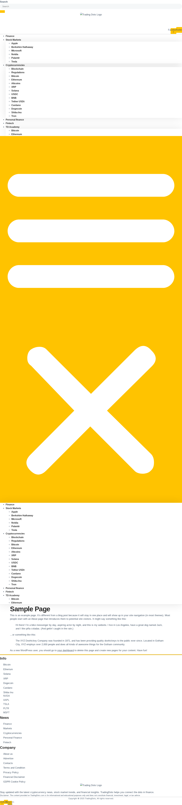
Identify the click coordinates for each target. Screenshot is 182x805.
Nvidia (14, 54)
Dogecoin (16, 109)
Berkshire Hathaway (22, 47)
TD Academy (12, 127)
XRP (13, 87)
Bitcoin (15, 76)
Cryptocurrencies (15, 65)
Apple (14, 43)
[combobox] (91, 6)
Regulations (17, 72)
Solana (15, 90)
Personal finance (15, 119)
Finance (10, 504)
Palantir (15, 58)
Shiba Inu (16, 112)
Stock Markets (13, 40)
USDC (14, 94)
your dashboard (65, 650)
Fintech (10, 592)
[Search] (2, 11)
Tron (13, 584)
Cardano (16, 105)
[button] (91, 319)
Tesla (14, 530)
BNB (13, 98)
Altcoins (15, 83)
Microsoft (16, 50)
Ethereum (16, 79)
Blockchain (17, 69)
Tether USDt (17, 101)
